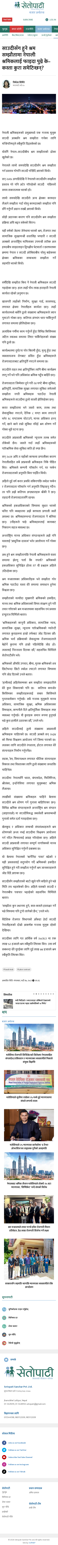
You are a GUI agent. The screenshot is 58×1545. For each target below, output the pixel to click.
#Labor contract (23, 969)
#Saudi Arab (8, 969)
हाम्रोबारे (5, 1512)
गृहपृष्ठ (4, 1492)
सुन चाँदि (5, 1507)
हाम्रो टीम (32, 1508)
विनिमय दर (6, 1497)
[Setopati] (29, 1372)
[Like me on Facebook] (7, 87)
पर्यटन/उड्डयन (33, 35)
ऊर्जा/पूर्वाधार (46, 35)
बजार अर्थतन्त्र (43, 29)
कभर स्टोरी (16, 29)
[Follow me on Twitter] (10, 85)
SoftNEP (32, 1542)
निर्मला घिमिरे (19, 82)
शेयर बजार (6, 1502)
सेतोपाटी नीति (7, 1517)
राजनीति (29, 29)
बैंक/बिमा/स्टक (18, 35)
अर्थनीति (5, 35)
